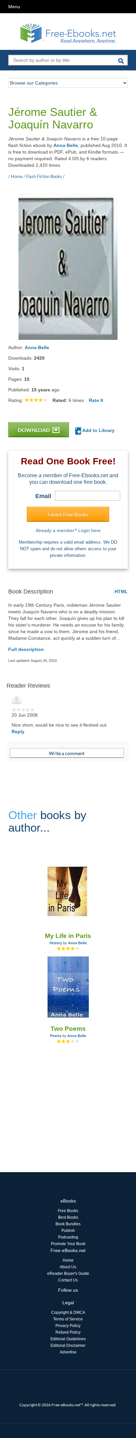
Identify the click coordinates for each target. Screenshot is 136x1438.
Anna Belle (65, 145)
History (56, 943)
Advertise (68, 1352)
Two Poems (68, 1028)
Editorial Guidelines (68, 1339)
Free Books (68, 1210)
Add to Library (98, 430)
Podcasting (68, 1237)
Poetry (55, 1036)
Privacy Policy (68, 1325)
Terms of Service (68, 1319)
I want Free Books (68, 514)
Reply (18, 731)
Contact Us (68, 1280)
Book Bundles (68, 1224)
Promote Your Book (68, 1243)
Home (68, 1260)
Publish (68, 1230)
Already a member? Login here (68, 530)
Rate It (96, 400)
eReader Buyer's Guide (68, 1273)
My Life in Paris (68, 935)
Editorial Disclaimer (68, 1345)
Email (43, 496)
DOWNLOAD (34, 430)
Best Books (68, 1217)
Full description (26, 649)
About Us (68, 1267)
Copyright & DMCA (68, 1312)
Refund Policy (68, 1332)
